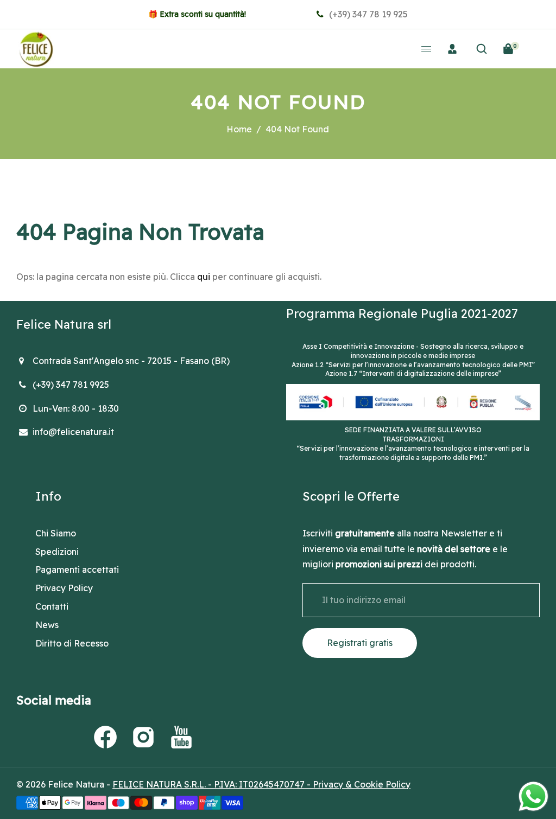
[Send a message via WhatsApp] (533, 796)
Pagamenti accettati (77, 569)
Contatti (51, 606)
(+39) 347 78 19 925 (367, 14)
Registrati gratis (360, 642)
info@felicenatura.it (73, 431)
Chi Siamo (55, 533)
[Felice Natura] (35, 47)
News (47, 624)
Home (239, 129)
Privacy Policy (64, 588)
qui (203, 276)
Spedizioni (57, 551)
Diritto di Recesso (72, 643)
